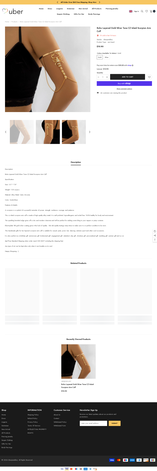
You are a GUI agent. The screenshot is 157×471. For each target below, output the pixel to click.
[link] (22, 319)
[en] (130, 11)
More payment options (124, 89)
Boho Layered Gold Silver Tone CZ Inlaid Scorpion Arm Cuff (77, 386)
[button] (5, 132)
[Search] (142, 11)
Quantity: (100, 73)
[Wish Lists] (146, 11)
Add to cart (127, 77)
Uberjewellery (108, 39)
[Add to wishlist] (149, 77)
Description (76, 162)
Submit (115, 423)
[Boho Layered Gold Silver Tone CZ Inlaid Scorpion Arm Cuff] (78, 361)
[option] (78, 2)
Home (7, 22)
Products (15, 22)
